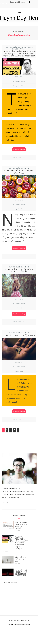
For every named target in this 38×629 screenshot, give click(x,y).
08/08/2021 (19, 77)
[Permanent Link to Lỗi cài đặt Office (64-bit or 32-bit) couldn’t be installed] (8, 527)
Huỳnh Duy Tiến (19, 17)
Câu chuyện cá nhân (16, 47)
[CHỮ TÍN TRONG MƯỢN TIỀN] (19, 349)
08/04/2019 (19, 362)
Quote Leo (6, 582)
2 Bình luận (19, 371)
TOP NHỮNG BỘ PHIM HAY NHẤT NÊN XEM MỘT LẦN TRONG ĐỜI (21, 573)
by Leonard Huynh (19, 81)
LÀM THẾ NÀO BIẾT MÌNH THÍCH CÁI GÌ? (19, 270)
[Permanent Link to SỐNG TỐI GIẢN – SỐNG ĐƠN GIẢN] (8, 562)
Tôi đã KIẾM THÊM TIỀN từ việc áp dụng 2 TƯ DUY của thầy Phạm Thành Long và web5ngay (19, 53)
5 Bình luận (19, 308)
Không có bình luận (19, 86)
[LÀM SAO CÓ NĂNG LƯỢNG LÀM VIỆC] (19, 187)
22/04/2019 (19, 299)
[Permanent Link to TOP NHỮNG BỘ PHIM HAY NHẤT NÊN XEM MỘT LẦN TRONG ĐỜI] (8, 575)
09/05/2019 (19, 200)
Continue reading (19, 149)
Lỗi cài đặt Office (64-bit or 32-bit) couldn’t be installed (21, 525)
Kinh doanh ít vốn (22, 48)
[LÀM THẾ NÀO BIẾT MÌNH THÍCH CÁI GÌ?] (19, 286)
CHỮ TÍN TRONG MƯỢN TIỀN (19, 335)
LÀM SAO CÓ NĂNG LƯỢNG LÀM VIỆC (19, 171)
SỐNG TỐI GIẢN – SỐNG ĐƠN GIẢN (20, 559)
